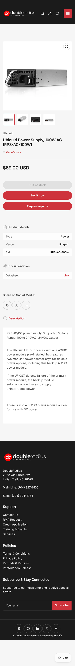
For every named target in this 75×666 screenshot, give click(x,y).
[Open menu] (68, 13)
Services (9, 534)
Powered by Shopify (51, 635)
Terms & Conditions (16, 553)
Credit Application (15, 524)
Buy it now (38, 195)
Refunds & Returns (16, 563)
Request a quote (37, 206)
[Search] (42, 13)
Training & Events (15, 529)
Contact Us (10, 515)
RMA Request (12, 519)
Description (17, 318)
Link (66, 275)
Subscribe (61, 605)
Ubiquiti (8, 133)
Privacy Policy (12, 558)
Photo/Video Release (17, 568)
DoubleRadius (30, 635)
